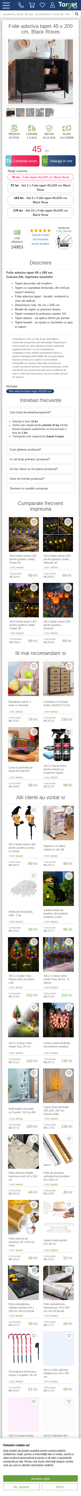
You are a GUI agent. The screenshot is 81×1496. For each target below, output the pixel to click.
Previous (11, 73)
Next (69, 73)
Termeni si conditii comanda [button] (29, 488)
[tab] (40, 412)
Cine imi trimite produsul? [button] (27, 478)
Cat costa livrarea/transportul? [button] (30, 412)
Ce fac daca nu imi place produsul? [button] (34, 469)
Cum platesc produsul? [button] (25, 449)
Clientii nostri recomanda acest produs (40, 239)
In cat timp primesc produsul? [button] (30, 459)
